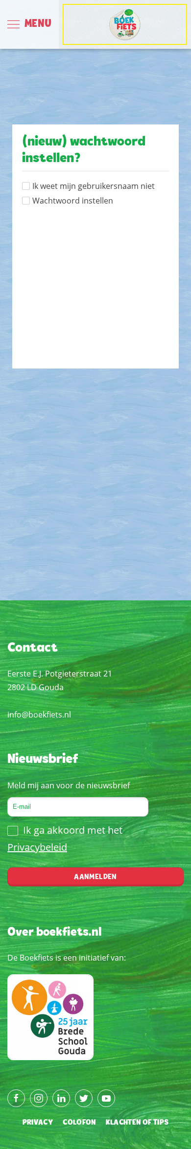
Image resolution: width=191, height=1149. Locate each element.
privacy (38, 1123)
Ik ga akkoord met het (64, 838)
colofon (79, 1123)
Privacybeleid (37, 847)
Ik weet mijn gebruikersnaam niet (93, 186)
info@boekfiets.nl (39, 714)
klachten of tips (137, 1123)
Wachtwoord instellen (72, 200)
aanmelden (95, 877)
